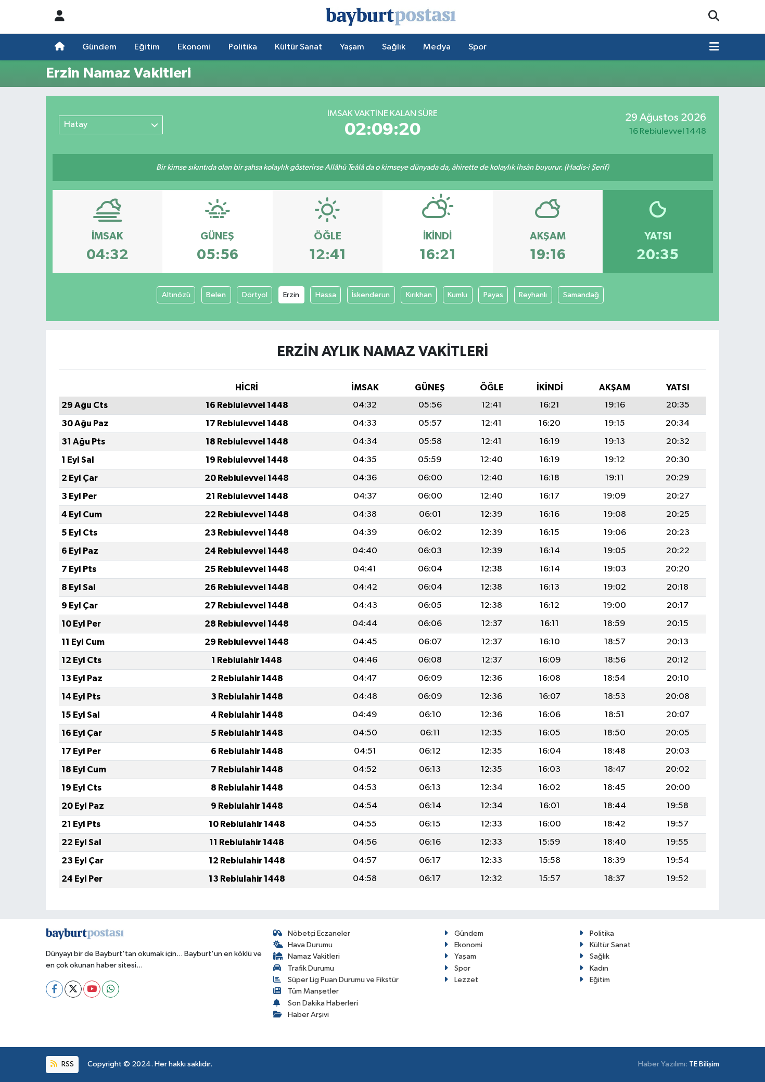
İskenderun (371, 295)
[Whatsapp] (110, 989)
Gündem (99, 47)
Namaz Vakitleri (314, 956)
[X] (73, 989)
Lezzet (466, 980)
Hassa (325, 295)
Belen (216, 295)
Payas (493, 295)
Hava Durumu (310, 945)
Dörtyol (254, 295)
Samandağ (581, 295)
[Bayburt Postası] (391, 17)
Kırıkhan (419, 295)
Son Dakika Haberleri (323, 1003)
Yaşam (352, 47)
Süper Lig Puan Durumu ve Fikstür (343, 980)
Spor (477, 47)
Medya (437, 47)
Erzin (291, 295)
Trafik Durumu (311, 968)
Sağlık (393, 47)
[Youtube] (91, 989)
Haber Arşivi (308, 1015)
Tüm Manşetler (313, 991)
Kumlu (457, 295)
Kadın (599, 968)
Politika (242, 47)
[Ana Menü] (714, 47)
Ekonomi (194, 47)
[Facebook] (54, 989)
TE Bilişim (704, 1064)
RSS (67, 1064)
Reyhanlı (533, 295)
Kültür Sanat (298, 47)
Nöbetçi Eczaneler (319, 933)
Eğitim (147, 47)
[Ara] (713, 16)
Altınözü (176, 295)
